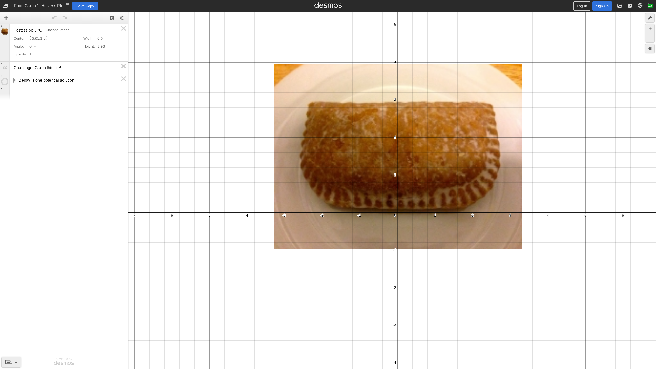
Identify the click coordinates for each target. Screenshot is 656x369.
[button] (619, 6)
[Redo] (64, 18)
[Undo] (55, 18)
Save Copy (85, 6)
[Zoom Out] (649, 37)
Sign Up (602, 6)
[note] (67, 5)
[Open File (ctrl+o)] (6, 6)
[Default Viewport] (650, 48)
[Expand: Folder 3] (14, 80)
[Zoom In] (649, 28)
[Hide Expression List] (122, 18)
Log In (582, 6)
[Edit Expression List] (112, 18)
